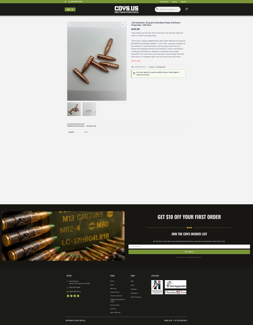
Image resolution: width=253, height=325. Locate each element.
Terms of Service (116, 296)
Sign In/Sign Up (115, 312)
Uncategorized (160, 67)
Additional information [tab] (75, 126)
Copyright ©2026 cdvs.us (75, 320)
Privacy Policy (115, 305)
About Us (113, 288)
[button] (123, 25)
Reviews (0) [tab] (91, 126)
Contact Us (164, 2)
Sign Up (183, 2)
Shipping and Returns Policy (117, 300)
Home (112, 281)
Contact (113, 309)
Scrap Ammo (114, 292)
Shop (112, 285)
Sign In (174, 2)
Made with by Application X (175, 320)
